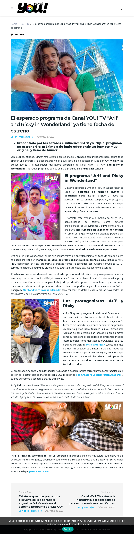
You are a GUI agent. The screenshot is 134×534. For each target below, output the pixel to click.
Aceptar (68, 529)
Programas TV (25, 136)
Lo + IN (25, 23)
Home (14, 23)
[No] (130, 525)
